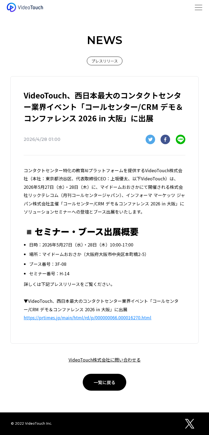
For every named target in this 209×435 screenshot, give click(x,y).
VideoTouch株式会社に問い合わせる (105, 360)
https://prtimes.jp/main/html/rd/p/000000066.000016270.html (87, 317)
